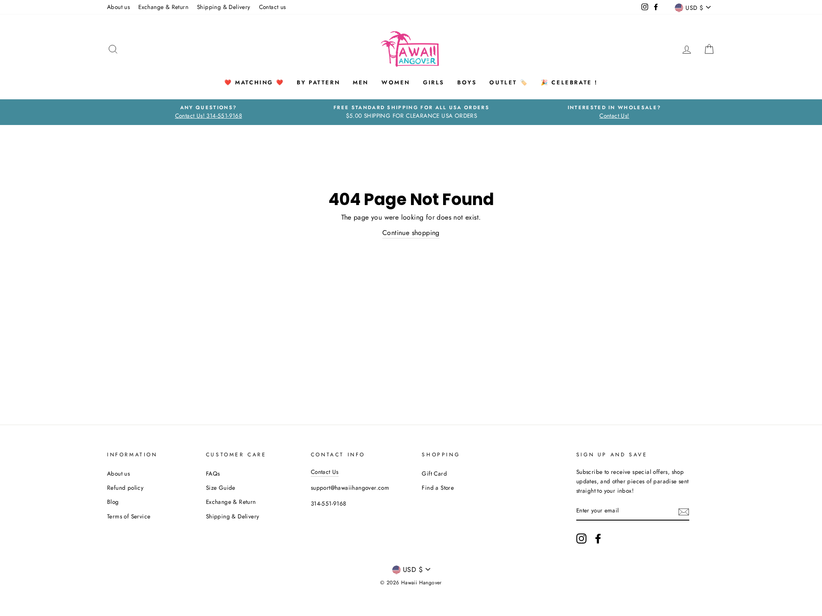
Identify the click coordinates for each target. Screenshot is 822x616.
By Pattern (318, 82)
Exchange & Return (163, 7)
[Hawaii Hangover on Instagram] (581, 538)
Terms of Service (128, 516)
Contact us (272, 7)
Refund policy (125, 487)
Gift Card (434, 473)
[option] (208, 112)
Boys (467, 82)
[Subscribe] (683, 511)
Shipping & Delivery (223, 7)
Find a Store (438, 487)
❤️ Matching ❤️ (254, 82)
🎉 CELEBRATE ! (569, 82)
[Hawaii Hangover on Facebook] (598, 538)
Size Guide (220, 487)
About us (118, 7)
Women (395, 82)
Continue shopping (411, 233)
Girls (433, 82)
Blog (113, 501)
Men (361, 82)
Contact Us (325, 471)
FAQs (213, 473)
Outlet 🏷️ (508, 82)
